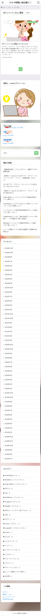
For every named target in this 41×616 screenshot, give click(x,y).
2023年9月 (8, 279)
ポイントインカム (12, 567)
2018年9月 (8, 450)
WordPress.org (8, 599)
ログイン (6, 592)
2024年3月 (8, 270)
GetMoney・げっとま (14, 497)
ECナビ (9, 488)
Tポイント (10, 519)
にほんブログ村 (17, 127)
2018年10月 (9, 445)
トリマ (8, 545)
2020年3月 (8, 380)
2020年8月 (8, 358)
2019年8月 (8, 406)
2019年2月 (8, 428)
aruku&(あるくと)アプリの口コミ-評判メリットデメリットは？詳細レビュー (20, 205)
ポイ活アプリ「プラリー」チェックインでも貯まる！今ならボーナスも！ (20, 185)
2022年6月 (8, 301)
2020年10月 (9, 349)
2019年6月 (8, 415)
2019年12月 (9, 393)
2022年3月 (8, 309)
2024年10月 (9, 252)
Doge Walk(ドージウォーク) (16, 484)
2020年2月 (8, 384)
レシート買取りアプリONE (15, 572)
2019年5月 (8, 419)
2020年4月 (8, 375)
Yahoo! (8, 532)
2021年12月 (9, 314)
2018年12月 (9, 437)
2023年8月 (8, 283)
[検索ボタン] (38, 2)
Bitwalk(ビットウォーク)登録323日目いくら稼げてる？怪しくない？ (19, 224)
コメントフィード (9, 597)
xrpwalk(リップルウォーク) (15, 528)
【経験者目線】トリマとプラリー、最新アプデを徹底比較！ (20, 170)
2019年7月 (8, 410)
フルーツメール (12, 559)
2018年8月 (8, 454)
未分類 (8, 576)
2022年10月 (9, 288)
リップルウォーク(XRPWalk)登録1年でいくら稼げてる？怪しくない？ (20, 211)
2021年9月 (8, 323)
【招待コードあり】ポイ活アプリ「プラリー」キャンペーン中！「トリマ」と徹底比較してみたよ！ (20, 178)
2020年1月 (8, 388)
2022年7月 (8, 296)
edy (7, 493)
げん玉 (9, 537)
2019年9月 (8, 402)
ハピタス (9, 554)
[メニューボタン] (2, 2)
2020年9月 (8, 353)
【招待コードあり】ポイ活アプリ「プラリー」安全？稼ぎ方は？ (20, 192)
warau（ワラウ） (12, 523)
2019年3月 (8, 423)
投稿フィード (7, 594)
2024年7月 (8, 261)
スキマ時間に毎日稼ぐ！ (20, 3)
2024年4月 (8, 266)
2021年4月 (8, 340)
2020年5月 (8, 371)
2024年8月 (8, 257)
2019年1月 (8, 432)
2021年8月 (8, 327)
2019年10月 (9, 397)
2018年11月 (9, 441)
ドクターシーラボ (12, 550)
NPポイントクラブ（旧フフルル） (18, 510)
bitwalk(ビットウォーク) (14, 480)
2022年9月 (8, 292)
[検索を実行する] (36, 153)
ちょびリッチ (11, 541)
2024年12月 (9, 248)
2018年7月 (8, 459)
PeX (7, 515)
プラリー (9, 563)
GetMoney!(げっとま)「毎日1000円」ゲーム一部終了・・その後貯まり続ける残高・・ (20, 217)
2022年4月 (8, 305)
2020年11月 (9, 345)
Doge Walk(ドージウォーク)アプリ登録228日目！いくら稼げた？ (20, 198)
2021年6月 (8, 336)
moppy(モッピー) (12, 502)
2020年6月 (8, 366)
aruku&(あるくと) (12, 475)
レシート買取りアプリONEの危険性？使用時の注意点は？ (20, 230)
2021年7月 (8, 331)
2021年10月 (9, 318)
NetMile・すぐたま (13, 506)
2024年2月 (8, 274)
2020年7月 (8, 362)
